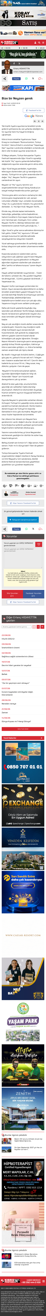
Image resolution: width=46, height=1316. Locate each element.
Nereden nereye (9, 703)
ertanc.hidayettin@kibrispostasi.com (27, 71)
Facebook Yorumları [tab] (33, 593)
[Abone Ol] (33, 116)
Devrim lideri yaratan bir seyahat (16, 665)
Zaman (5, 712)
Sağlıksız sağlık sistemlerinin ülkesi (17, 656)
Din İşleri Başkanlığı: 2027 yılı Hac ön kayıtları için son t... (28, 1148)
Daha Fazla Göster (23, 729)
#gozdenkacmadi (30, 494)
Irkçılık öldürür (8, 638)
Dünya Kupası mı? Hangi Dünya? (16, 721)
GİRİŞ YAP (38, 544)
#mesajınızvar (14, 495)
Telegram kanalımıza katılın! (24, 519)
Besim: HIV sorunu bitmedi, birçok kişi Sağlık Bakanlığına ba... (28, 1140)
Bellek (4, 674)
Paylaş (16, 78)
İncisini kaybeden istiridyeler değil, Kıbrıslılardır (17, 693)
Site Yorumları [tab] (12, 593)
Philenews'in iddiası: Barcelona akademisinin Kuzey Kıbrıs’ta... (25, 1255)
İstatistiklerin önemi (11, 647)
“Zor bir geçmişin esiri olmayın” (16, 683)
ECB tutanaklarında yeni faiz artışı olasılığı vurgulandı (27, 1263)
